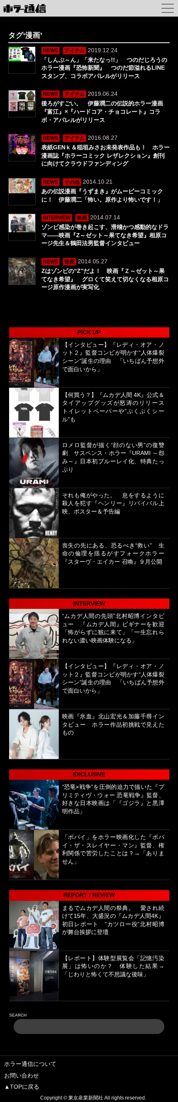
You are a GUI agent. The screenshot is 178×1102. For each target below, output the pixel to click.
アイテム (74, 51)
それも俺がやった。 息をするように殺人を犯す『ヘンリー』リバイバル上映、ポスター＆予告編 (113, 503)
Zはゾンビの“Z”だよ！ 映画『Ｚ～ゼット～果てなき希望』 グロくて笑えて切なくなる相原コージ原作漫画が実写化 (105, 279)
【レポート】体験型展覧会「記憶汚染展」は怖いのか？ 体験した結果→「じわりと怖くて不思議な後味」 (113, 966)
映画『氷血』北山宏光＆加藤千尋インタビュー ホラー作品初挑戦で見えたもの (113, 724)
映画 (82, 218)
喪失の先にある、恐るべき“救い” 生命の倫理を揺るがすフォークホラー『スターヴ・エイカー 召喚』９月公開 (113, 553)
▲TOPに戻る (21, 1086)
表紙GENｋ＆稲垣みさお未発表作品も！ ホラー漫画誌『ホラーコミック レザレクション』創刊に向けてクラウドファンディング (105, 155)
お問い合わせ (21, 1075)
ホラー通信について (30, 1064)
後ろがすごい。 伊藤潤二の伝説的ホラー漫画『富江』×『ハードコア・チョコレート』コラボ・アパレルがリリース (102, 111)
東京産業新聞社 (85, 1098)
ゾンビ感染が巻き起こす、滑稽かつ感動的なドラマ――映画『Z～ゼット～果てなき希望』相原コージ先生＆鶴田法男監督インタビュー (105, 235)
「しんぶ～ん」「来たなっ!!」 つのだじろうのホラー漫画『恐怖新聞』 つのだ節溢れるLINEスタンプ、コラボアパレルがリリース (104, 67)
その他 (72, 182)
